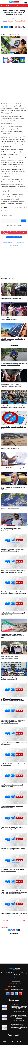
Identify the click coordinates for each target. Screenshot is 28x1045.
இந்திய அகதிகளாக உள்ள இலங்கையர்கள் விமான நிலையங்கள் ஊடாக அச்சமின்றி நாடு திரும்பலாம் (13, 406)
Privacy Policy (14, 977)
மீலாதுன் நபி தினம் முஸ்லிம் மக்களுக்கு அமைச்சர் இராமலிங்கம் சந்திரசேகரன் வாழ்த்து (13, 550)
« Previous (5, 920)
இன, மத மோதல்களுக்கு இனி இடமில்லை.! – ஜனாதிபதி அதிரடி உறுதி (12, 529)
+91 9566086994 (15, 986)
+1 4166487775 (16, 981)
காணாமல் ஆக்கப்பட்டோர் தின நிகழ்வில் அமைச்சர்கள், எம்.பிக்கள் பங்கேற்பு (10, 657)
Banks (13, 18)
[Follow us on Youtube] (19, 930)
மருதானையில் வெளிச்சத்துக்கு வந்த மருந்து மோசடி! (14, 468)
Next (27, 524)
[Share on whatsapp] (2, 27)
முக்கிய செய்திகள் (7, 242)
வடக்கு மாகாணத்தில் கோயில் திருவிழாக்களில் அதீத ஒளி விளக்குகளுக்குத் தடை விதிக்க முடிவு (14, 914)
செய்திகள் (10, 21)
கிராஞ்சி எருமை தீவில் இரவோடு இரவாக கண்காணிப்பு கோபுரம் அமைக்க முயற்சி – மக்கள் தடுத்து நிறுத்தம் (19, 1026)
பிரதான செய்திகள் (14, 23)
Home (5, 21)
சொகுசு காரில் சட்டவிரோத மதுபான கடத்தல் (12, 298)
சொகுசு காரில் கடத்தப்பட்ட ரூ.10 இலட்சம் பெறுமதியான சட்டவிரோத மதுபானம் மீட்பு (11, 385)
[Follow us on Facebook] (11, 930)
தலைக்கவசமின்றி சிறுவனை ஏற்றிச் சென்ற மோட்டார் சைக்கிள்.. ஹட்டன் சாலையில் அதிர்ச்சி (14, 364)
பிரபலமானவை (20, 242)
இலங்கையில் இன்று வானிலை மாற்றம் (10, 508)
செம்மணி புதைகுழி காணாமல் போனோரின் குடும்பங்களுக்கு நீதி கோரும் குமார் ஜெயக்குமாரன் (13, 592)
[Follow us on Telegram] (9, 930)
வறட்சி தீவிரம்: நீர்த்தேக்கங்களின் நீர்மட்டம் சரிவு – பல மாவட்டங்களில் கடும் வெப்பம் (18, 1017)
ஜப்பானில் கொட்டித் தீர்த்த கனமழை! (10, 448)
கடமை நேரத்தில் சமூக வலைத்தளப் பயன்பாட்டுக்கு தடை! (13, 427)
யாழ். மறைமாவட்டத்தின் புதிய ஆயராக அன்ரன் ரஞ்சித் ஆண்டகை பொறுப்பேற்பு (12, 870)
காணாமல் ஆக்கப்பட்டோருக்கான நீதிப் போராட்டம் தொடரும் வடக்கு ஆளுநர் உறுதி (13, 828)
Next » (24, 920)
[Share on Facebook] (5, 27)
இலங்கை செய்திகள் (20, 21)
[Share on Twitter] (7, 27)
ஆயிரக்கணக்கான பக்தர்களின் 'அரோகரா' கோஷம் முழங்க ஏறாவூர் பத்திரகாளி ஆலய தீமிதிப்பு (13, 571)
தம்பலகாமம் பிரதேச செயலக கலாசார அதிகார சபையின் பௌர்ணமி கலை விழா (12, 318)
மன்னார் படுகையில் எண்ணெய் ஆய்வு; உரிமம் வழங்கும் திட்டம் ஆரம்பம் (12, 785)
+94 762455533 (16, 983)
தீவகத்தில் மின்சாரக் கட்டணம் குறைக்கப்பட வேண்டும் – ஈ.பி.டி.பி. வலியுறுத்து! (11, 678)
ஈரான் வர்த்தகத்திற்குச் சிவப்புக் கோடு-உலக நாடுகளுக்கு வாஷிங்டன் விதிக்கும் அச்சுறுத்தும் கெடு (12, 635)
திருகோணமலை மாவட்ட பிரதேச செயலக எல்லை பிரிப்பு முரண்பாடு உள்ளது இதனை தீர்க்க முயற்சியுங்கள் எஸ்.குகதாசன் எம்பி (13, 721)
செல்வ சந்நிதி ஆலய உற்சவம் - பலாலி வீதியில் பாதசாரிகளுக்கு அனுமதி (12, 806)
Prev (1, 524)
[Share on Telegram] (10, 27)
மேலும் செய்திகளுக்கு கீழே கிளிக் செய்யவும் (12, 232)
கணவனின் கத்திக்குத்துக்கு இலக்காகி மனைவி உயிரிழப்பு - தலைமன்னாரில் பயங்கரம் (13, 849)
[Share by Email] (12, 27)
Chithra (3, 34)
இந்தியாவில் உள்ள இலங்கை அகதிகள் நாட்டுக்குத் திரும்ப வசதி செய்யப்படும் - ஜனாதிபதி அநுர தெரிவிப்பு (19, 1007)
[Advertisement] (14, 83)
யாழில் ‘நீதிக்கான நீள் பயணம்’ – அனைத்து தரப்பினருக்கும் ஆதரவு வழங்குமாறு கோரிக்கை (12, 699)
